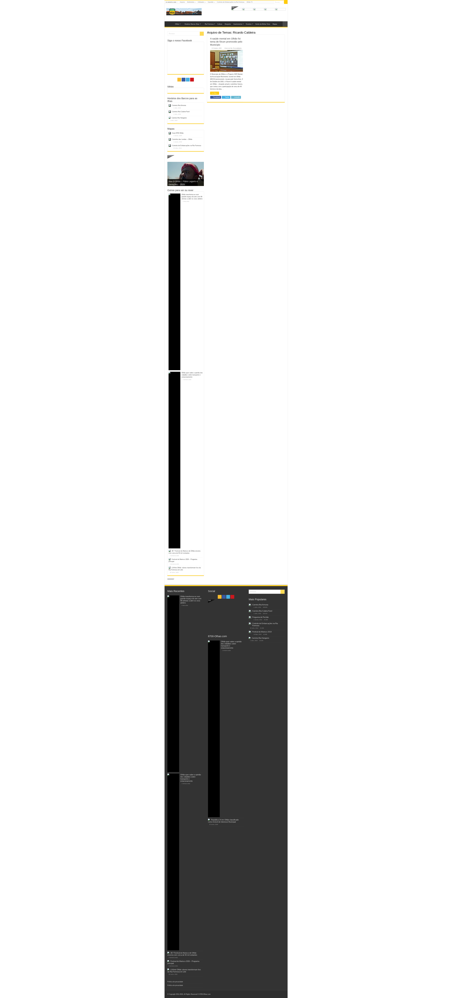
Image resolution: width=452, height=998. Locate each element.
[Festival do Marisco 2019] (250, 632)
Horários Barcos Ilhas (192, 24)
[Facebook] (267, 2)
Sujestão (210, 2)
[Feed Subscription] (284, 32)
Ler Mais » (215, 93)
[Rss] (265, 2)
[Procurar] (286, 2)
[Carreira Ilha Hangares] (250, 638)
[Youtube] (272, 2)
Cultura (219, 24)
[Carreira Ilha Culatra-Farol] (250, 611)
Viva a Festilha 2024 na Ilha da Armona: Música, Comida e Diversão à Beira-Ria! (183, 181)
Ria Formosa (209, 24)
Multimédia (190, 2)
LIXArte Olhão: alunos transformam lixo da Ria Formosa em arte (184, 971)
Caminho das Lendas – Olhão (182, 139)
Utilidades (201, 2)
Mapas (275, 24)
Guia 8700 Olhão (178, 133)
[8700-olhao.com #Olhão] (184, 11)
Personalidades (237, 48)
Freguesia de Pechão (260, 617)
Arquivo (182, 2)
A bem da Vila (228, 48)
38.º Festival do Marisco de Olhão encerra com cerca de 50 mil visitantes (182, 954)
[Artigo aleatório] (285, 24)
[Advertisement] (226, 616)
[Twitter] (269, 2)
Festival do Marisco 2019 (262, 632)
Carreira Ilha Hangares (179, 118)
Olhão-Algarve (169, 23)
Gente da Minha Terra (262, 24)
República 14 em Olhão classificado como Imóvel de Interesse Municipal (223, 821)
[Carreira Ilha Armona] (250, 605)
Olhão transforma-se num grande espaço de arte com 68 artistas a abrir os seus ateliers (192, 197)
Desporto (228, 24)
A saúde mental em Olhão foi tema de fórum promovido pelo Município (226, 41)
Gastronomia (237, 24)
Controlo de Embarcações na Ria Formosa (230, 2)
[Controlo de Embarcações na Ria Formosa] (250, 623)
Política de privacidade (175, 982)
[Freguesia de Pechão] (250, 617)
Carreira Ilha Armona (179, 105)
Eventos (249, 24)
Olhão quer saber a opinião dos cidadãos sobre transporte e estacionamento (192, 375)
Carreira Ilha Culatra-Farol (181, 111)
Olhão (177, 24)
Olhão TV (250, 2)
